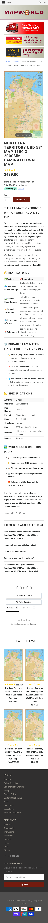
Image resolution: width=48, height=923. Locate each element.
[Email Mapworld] (17, 856)
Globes (7, 850)
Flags (6, 843)
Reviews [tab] (10, 608)
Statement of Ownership (14, 787)
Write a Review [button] (25, 595)
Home (7, 62)
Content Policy (10, 794)
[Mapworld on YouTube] (9, 856)
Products (16, 62)
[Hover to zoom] (23, 104)
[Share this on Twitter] (11, 513)
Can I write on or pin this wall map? (19, 558)
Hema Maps (9, 805)
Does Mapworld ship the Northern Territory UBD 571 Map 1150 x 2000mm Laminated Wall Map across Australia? (21, 568)
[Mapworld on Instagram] (13, 856)
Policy (6, 790)
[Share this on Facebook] (15, 513)
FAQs (6, 802)
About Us (8, 779)
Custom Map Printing (13, 798)
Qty (5, 195)
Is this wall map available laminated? (20, 545)
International (9, 832)
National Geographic (12, 813)
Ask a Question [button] (25, 602)
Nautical (7, 839)
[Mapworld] (24, 12)
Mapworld (16, 901)
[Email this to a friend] (23, 513)
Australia (7, 824)
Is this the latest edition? (15, 552)
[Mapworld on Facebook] (5, 856)
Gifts (6, 847)
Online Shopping (11, 783)
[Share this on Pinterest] (19, 513)
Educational (9, 809)
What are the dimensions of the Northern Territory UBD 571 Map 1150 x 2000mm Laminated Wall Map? (22, 535)
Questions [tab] (27, 608)
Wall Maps (8, 836)
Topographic (9, 828)
